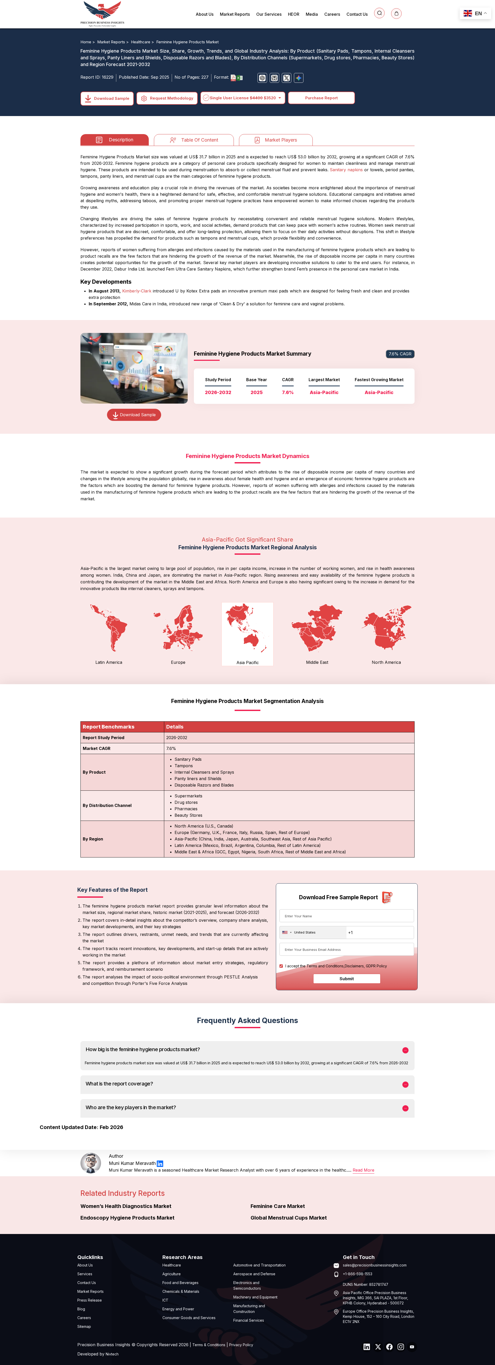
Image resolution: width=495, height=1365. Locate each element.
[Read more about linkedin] (160, 1163)
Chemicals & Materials (180, 1291)
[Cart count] (396, 13)
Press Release (89, 1300)
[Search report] (379, 13)
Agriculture (171, 1274)
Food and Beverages (180, 1282)
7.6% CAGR (400, 353)
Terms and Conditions (325, 966)
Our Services (269, 14)
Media (312, 14)
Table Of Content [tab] (199, 140)
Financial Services (248, 1320)
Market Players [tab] (281, 140)
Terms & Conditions (208, 1345)
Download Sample (111, 98)
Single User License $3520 (243, 97)
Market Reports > (113, 41)
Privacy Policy (241, 1345)
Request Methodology (171, 98)
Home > (88, 41)
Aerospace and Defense (254, 1274)
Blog (81, 1309)
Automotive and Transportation (259, 1265)
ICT (165, 1300)
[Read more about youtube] (412, 1347)
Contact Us (357, 14)
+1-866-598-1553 (357, 1274)
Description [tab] (121, 139)
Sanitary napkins (346, 169)
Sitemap (84, 1326)
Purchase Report (321, 97)
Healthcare (171, 1265)
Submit (347, 978)
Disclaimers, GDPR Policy (366, 966)
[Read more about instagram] (400, 1347)
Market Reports (235, 14)
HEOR (293, 14)
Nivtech (112, 1354)
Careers (332, 14)
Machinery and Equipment (255, 1297)
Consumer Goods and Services (189, 1317)
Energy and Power (178, 1309)
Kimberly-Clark (136, 290)
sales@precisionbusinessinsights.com (375, 1265)
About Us (204, 14)
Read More (363, 1170)
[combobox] (313, 932)
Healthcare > (143, 41)
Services (84, 1274)
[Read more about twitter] (378, 1347)
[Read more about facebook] (389, 1347)
